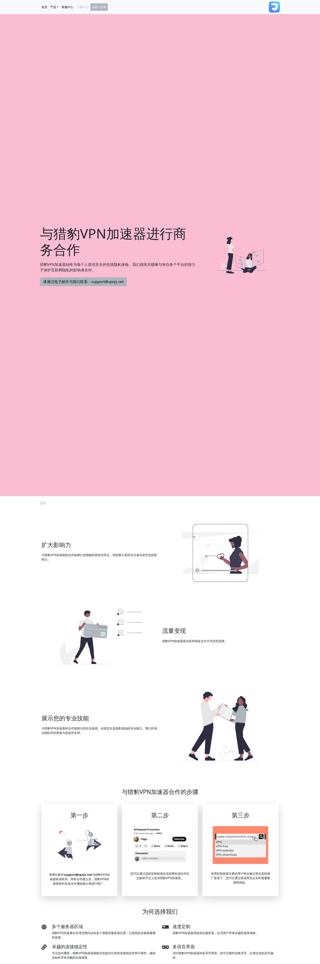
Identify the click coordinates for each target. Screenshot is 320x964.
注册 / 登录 (99, 7)
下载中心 (82, 7)
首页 (44, 7)
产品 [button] (53, 7)
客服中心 (67, 7)
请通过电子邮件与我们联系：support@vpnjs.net (83, 281)
